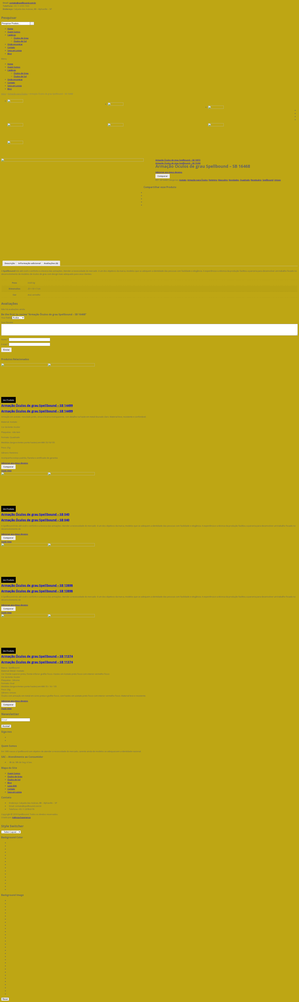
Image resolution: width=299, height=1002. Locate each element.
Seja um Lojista (14, 50)
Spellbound (267, 180)
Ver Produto (8, 399)
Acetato (182, 180)
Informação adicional (29, 263)
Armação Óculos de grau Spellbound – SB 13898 (37, 585)
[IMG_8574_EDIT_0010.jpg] (152, 131)
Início (3, 94)
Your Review (7, 322)
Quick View (6, 470)
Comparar (162, 176)
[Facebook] (144, 192)
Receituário (256, 180)
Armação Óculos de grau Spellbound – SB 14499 (37, 405)
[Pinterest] (144, 198)
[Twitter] (144, 195)
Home (10, 28)
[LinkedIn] (144, 205)
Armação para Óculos (18, 94)
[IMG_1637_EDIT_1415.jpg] (52, 148)
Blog (9, 53)
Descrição (10, 263)
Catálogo (11, 34)
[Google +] (144, 201)
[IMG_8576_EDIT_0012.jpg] (252, 131)
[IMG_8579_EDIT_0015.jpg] (52, 107)
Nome (4, 339)
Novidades (234, 180)
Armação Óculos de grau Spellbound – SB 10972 (177, 160)
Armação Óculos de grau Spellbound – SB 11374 (37, 656)
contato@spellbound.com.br (22, 2)
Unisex (277, 180)
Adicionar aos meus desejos (168, 172)
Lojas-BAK (12, 785)
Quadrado (245, 180)
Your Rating (6, 317)
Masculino (223, 180)
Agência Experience (21, 817)
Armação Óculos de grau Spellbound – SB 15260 (177, 163)
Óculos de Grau (21, 38)
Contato (11, 47)
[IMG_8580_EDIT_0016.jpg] (252, 113)
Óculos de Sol (20, 41)
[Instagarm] (8, 740)
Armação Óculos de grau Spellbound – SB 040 (35, 514)
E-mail (4, 344)
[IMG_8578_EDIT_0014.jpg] (152, 110)
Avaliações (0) (51, 263)
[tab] (9, 263)
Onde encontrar (15, 44)
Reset (5, 999)
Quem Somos (13, 31)
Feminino (213, 180)
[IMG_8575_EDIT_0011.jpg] (52, 131)
